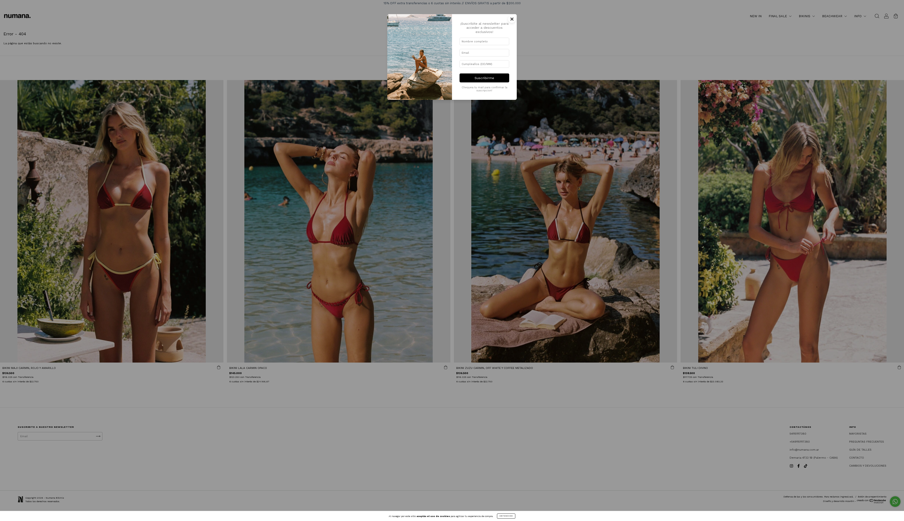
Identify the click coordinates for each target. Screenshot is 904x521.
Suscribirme (484, 78)
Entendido (506, 516)
